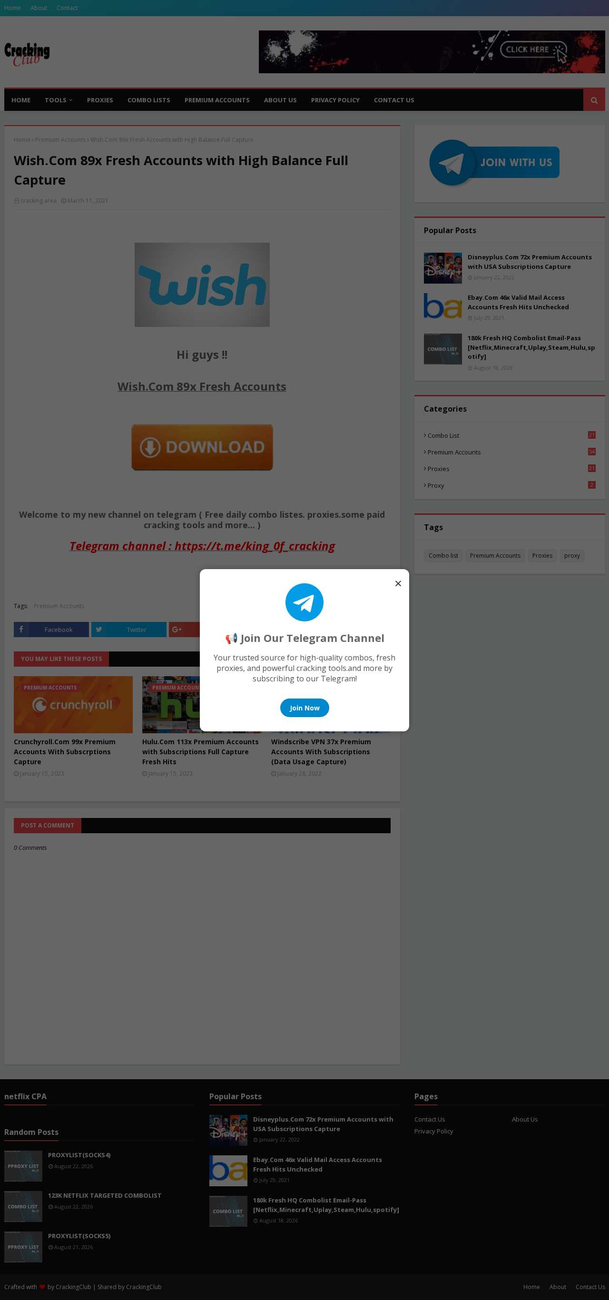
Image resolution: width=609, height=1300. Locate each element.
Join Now (305, 707)
